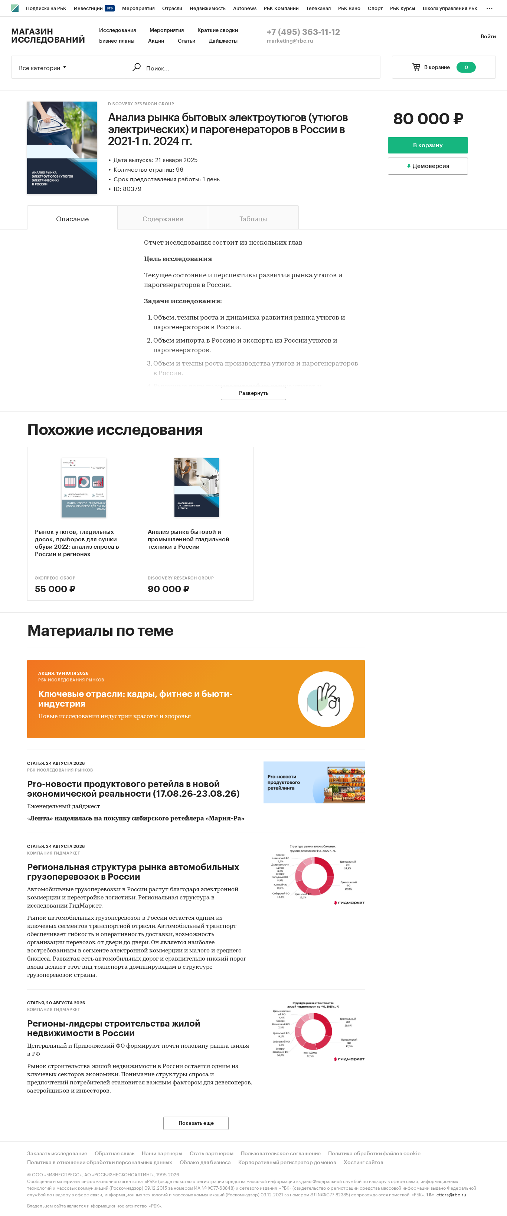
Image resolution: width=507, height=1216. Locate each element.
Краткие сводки (217, 30)
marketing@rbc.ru (290, 41)
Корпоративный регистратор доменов (287, 1162)
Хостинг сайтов (363, 1162)
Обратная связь (114, 1153)
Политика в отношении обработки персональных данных (99, 1162)
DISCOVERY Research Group (141, 104)
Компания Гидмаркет (53, 853)
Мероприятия (167, 30)
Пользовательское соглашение (281, 1153)
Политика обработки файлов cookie (374, 1153)
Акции (156, 41)
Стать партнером (211, 1153)
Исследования (117, 30)
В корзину (428, 145)
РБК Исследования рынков (71, 680)
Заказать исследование (57, 1153)
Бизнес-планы (116, 41)
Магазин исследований (48, 36)
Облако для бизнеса (205, 1162)
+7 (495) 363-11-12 (303, 32)
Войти (488, 36)
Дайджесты (223, 41)
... (489, 7)
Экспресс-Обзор (55, 578)
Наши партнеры (162, 1153)
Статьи (186, 41)
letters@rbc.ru (450, 1193)
